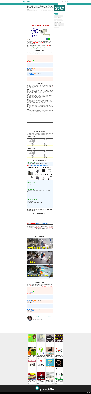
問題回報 (45, 390)
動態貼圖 (56, 25)
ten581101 (31, 60)
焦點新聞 (28, 3)
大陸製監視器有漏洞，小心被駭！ (42, 223)
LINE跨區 (59, 25)
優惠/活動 (35, 3)
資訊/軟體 (52, 3)
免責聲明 (42, 390)
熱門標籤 (57, 13)
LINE (43, 3)
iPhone (55, 27)
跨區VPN (59, 17)
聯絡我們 (39, 390)
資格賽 (60, 22)
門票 (62, 25)
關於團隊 (52, 390)
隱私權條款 (48, 390)
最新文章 (25, 3)
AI (49, 3)
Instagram (38, 3)
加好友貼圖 (56, 19)
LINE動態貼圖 (56, 22)
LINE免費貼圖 (60, 19)
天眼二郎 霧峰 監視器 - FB (33, 57)
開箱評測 (31, 3)
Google (47, 3)
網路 (52, 264)
